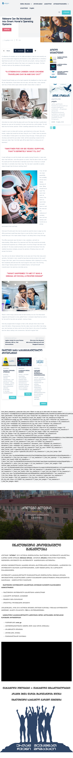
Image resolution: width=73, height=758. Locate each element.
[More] (35, 51)
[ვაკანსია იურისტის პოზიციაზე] (9, 361)
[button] (59, 12)
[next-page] (54, 127)
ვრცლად (12, 397)
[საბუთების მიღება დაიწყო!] (24, 361)
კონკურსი (54, 101)
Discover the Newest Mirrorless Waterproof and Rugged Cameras (35, 342)
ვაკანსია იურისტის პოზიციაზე (62, 58)
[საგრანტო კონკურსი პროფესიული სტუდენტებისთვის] (40, 361)
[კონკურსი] (60, 90)
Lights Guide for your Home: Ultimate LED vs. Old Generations (14, 342)
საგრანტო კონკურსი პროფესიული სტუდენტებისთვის (62, 73)
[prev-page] (51, 127)
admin (53, 122)
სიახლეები (6, 368)
